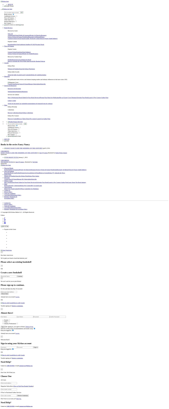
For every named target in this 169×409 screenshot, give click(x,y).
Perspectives (15, 59)
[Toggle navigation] (1, 9)
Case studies (22, 103)
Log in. (17, 297)
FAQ (19, 189)
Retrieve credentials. (17, 306)
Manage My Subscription (24, 179)
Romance (43, 35)
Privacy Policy (8, 192)
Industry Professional (10, 323)
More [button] (5, 105)
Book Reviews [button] (8, 28)
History (42, 37)
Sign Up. (18, 398)
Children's (54, 38)
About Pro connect (31, 119)
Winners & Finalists (13, 69)
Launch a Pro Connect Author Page (58, 182)
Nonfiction (25, 37)
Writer (6, 322)
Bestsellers (11, 44)
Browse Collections (13, 113)
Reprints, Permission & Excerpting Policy (10, 197)
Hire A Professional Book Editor (17, 97)
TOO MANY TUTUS (7, 162)
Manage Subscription (34, 84)
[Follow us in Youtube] (5, 223)
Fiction (16, 35)
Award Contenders (26, 75)
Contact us (7, 190)
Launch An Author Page (43, 119)
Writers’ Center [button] (8, 181)
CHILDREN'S (5, 151)
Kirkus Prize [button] (7, 174)
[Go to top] (5, 226)
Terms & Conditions (9, 193)
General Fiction (12, 52)
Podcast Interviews (9, 21)
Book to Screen (12, 61)
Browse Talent (22, 119)
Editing (14, 91)
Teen (23, 52)
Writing (10, 91)
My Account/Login (36, 185)
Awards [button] (6, 63)
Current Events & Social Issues (16, 38)
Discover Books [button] (8, 168)
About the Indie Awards (14, 75)
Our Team (11, 189)
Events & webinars (47, 103)
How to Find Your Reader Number (23, 386)
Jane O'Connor (43, 153)
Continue (20, 276)
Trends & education (13, 103)
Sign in (3, 326)
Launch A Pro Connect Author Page (98, 97)
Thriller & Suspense (24, 35)
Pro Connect (8, 23)
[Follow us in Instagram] (4, 221)
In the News (19, 61)
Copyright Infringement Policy (12, 195)
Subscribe (43, 84)
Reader (6, 320)
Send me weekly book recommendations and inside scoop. (17, 328)
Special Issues (19, 84)
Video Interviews (9, 19)
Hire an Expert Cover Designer (67, 97)
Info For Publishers (33, 189)
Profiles (10, 59)
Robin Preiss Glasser (61, 153)
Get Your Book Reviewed (33, 97)
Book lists (16, 44)
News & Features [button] (9, 46)
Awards (21, 59)
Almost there (4, 293)
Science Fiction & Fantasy (15, 37)
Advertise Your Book (82, 97)
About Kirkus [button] (8, 187)
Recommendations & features (34, 103)
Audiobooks (11, 35)
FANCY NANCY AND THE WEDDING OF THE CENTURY (19, 153)
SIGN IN (10, 4)
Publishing (19, 91)
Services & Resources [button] (10, 85)
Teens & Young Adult (46, 38)
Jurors (33, 69)
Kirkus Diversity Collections (12, 185)
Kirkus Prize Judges (33, 176)
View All (10, 34)
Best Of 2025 (31, 44)
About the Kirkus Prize (25, 69)
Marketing (25, 91)
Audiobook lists (23, 44)
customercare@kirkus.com (25, 365)
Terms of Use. (29, 326)
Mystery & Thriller (27, 53)
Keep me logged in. (6, 330)
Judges (44, 75)
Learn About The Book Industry (77, 182)
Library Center (12, 100)
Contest (16, 189)
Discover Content (13, 119)
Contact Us (7, 203)
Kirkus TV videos (53, 173)
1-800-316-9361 (10, 365)
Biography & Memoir (34, 37)
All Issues (25, 84)
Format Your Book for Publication (49, 97)
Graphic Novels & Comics (32, 38)
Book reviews (8, 14)
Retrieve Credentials (23, 395)
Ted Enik (34, 162)
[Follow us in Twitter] (5, 220)
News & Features (9, 18)
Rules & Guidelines (37, 75)
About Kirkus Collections (26, 113)
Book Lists (13, 173)
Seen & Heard (27, 59)
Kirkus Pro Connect (25, 185)
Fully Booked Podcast (39, 61)
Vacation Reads (39, 44)
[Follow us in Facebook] (4, 218)
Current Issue (11, 84)
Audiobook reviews (10, 16)
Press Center (24, 189)
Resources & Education (14, 88)
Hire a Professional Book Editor (13, 182)
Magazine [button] (7, 76)
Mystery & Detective (35, 35)
